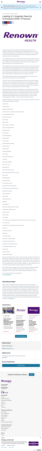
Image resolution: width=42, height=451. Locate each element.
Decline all (33, 444)
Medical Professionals (5, 426)
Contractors (3, 430)
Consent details (4, 447)
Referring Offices (4, 428)
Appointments (4, 417)
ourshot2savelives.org (7, 274)
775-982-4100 (4, 385)
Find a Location (4, 415)
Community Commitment (6, 400)
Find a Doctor (4, 411)
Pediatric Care (19, 318)
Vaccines (8, 13)
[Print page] (12, 22)
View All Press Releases (21, 336)
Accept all (33, 442)
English (2, 437)
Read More (8, 331)
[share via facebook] (3, 22)
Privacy (2, 434)
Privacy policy (11, 447)
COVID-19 (4, 13)
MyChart (3, 418)
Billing (2, 420)
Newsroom (3, 403)
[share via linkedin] (10, 22)
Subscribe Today (21, 365)
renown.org (12, 298)
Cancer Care (31, 318)
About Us (3, 397)
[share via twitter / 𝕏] (6, 22)
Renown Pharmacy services (21, 8)
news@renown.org (10, 348)
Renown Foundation (5, 398)
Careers (2, 402)
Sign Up (31, 374)
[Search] (2, 2)
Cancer (30, 315)
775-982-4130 (4, 388)
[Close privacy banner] (40, 437)
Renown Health (14, 13)
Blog (2, 405)
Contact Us (3, 407)
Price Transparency (5, 413)
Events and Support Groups (7, 422)
